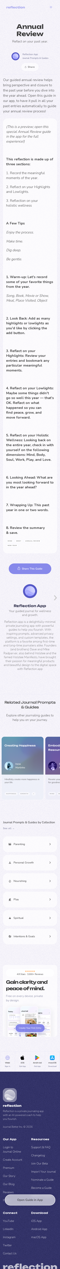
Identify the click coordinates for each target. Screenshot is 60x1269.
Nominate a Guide (42, 1180)
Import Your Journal (43, 1172)
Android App (39, 1229)
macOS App (38, 1237)
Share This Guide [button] (32, 568)
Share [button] (31, 67)
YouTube (8, 1221)
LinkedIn (8, 1229)
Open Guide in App (30, 1200)
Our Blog (8, 1184)
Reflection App (30, 54)
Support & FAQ (40, 1147)
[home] (15, 7)
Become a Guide (41, 1188)
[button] (51, 7)
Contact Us (10, 1253)
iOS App (36, 1221)
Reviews (8, 1192)
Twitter (7, 1245)
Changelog (38, 1155)
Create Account (12, 1160)
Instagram (9, 1237)
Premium (8, 1168)
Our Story (9, 1176)
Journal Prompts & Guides (35, 58)
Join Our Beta (39, 1163)
